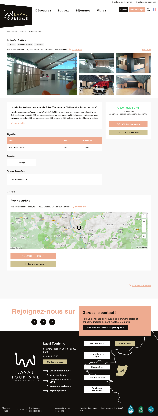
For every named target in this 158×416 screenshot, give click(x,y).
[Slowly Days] (151, 409)
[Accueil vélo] (141, 409)
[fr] (154, 9)
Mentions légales (6, 409)
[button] (148, 9)
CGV (22, 409)
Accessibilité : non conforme (63, 409)
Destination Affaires (122, 2)
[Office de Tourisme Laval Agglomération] (16, 8)
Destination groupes (146, 2)
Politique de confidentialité (35, 409)
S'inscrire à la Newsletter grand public (105, 327)
